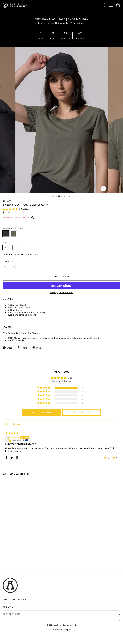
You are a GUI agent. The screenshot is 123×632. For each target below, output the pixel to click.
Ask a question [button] (81, 412)
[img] (12, 433)
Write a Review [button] (41, 412)
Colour (13, 228)
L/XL (7, 247)
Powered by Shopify (61, 629)
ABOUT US (9, 607)
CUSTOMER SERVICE (14, 599)
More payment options (61, 292)
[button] (11, 209)
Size (5, 242)
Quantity (9, 261)
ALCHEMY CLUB (12, 614)
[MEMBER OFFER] (32, 217)
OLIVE (13, 234)
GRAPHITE (6, 234)
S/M (18, 247)
